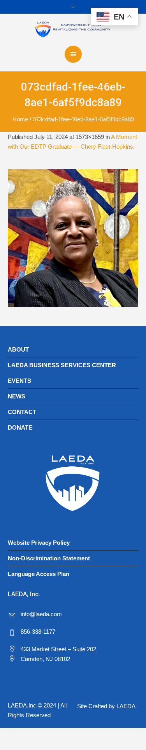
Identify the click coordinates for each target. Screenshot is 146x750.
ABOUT (18, 349)
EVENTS (19, 380)
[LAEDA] (73, 29)
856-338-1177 (38, 631)
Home (20, 119)
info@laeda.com (41, 614)
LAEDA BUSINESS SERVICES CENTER (62, 365)
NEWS (16, 396)
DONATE (20, 427)
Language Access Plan (38, 573)
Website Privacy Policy (39, 542)
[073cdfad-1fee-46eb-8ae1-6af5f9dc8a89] (73, 238)
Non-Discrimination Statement (49, 558)
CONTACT (22, 412)
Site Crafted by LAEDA (106, 706)
